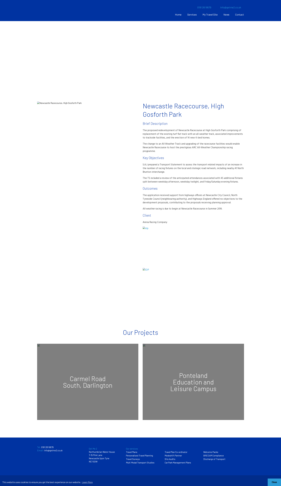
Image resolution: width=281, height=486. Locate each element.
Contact (239, 14)
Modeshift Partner (173, 455)
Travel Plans (131, 452)
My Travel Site (210, 14)
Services (192, 14)
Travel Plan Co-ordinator (176, 452)
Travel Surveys (133, 459)
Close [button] (274, 482)
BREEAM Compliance (213, 455)
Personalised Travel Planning (139, 455)
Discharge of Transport (214, 459)
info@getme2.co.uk (230, 7)
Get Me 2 (93, 448)
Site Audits (170, 459)
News (226, 14)
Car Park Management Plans (178, 462)
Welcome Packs (210, 452)
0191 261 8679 (204, 7)
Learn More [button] (87, 482)
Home (178, 14)
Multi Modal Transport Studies (140, 462)
